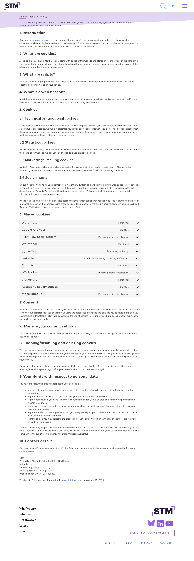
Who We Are (27, 508)
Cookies (166, 542)
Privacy (146, 542)
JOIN (174, 6)
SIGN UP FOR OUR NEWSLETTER (150, 532)
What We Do (27, 514)
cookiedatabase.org (71, 480)
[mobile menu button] (185, 6)
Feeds (128, 542)
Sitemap (110, 542)
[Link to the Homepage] (12, 6)
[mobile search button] (163, 6)
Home (22, 16)
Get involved (28, 520)
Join (22, 531)
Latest (23, 525)
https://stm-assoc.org (43, 40)
